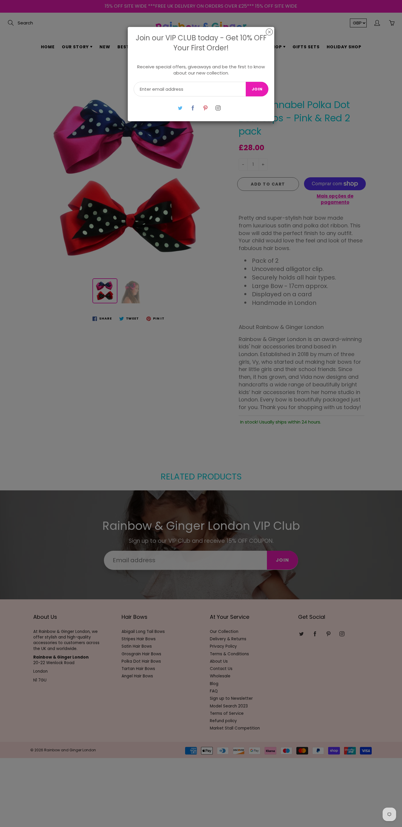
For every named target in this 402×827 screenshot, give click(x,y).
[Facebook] (192, 108)
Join (257, 89)
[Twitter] (180, 108)
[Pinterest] (205, 108)
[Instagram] (218, 108)
